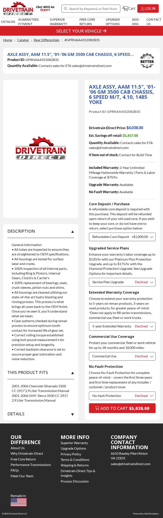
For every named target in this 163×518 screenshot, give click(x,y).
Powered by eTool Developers (146, 513)
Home (7, 40)
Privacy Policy (71, 454)
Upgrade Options (113, 21)
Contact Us (153, 21)
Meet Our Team (22, 476)
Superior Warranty (58, 21)
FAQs (15, 470)
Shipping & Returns (75, 465)
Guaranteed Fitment (28, 21)
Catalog (8, 21)
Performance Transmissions (31, 465)
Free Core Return (87, 21)
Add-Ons (136, 21)
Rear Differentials (46, 40)
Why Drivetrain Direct (27, 453)
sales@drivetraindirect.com (130, 464)
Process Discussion (75, 481)
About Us (18, 448)
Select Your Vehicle (78, 31)
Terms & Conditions (75, 459)
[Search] (65, 8)
